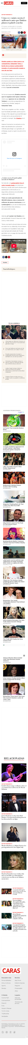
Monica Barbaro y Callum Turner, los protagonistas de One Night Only (14, 846)
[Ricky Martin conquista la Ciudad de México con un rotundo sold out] (7, 916)
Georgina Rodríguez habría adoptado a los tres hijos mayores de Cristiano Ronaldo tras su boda (19, 928)
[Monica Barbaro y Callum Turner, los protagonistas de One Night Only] (14, 832)
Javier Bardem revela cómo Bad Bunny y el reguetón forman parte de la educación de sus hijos (14, 817)
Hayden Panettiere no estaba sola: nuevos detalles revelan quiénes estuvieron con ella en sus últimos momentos (13, 876)
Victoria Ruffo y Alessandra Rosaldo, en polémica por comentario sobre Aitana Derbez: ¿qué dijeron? (19, 904)
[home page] (8, 3)
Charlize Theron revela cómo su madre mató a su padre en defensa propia (15, 378)
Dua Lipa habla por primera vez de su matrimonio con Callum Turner (14, 349)
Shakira (5, 262)
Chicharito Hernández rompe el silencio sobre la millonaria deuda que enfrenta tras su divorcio (14, 362)
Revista (24, 3)
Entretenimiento (7, 14)
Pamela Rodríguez (6, 33)
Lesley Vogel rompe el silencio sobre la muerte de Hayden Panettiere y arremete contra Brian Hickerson (14, 370)
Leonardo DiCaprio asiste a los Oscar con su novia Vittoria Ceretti (19, 892)
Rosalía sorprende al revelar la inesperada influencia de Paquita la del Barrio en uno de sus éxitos (14, 355)
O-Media (4, 995)
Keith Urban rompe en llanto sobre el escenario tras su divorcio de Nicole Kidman (14, 787)
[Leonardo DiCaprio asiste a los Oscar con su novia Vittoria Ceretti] (7, 891)
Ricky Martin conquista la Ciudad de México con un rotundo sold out (19, 916)
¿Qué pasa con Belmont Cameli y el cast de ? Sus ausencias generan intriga (15, 343)
